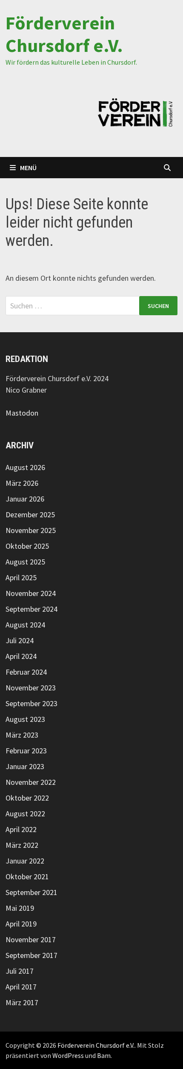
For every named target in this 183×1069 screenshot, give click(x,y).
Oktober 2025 (27, 546)
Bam (104, 1055)
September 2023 (31, 703)
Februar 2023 (26, 750)
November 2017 (31, 939)
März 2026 (22, 483)
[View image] (135, 112)
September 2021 (31, 892)
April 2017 (21, 987)
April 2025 (21, 577)
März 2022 (22, 845)
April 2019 (21, 924)
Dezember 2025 (30, 514)
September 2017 (31, 955)
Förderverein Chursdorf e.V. (64, 34)
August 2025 (25, 562)
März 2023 (22, 735)
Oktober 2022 (27, 798)
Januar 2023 (25, 766)
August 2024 (25, 625)
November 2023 (31, 688)
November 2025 (31, 530)
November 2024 (31, 593)
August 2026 (25, 467)
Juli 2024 (20, 640)
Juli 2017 (20, 971)
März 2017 (22, 1002)
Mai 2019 (20, 908)
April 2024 (21, 656)
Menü (28, 167)
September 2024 (31, 609)
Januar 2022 (25, 861)
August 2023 (25, 719)
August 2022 (25, 813)
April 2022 (21, 829)
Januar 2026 (25, 499)
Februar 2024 (26, 672)
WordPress (68, 1055)
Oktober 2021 (27, 876)
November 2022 (31, 782)
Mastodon (22, 413)
